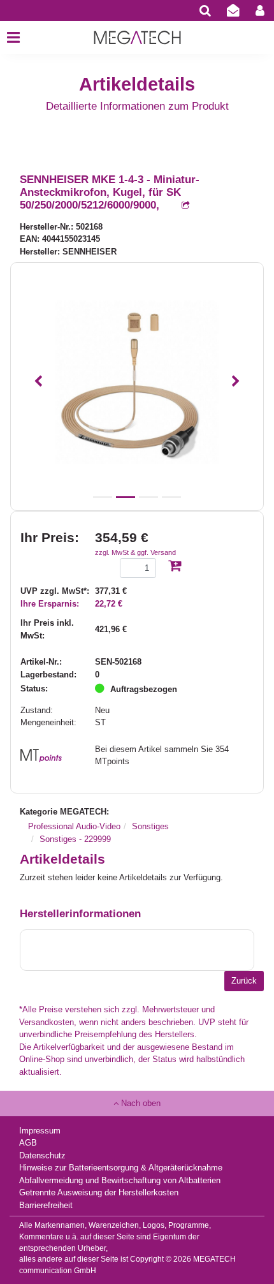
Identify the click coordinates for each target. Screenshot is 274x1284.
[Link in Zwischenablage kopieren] (179, 205)
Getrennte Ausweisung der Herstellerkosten (98, 1192)
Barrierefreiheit (46, 1205)
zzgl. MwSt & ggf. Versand (135, 552)
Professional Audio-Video (74, 826)
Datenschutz (42, 1155)
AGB (28, 1142)
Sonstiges (150, 826)
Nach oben (140, 1103)
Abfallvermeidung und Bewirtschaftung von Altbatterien (119, 1180)
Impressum (40, 1130)
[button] (37, 381)
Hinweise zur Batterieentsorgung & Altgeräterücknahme (120, 1167)
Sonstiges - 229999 (75, 839)
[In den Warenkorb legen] (174, 566)
